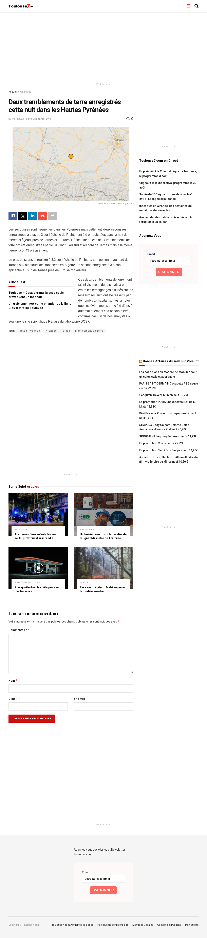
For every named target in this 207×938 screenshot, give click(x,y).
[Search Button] (196, 6)
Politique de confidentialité (112, 924)
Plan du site (192, 924)
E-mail (14, 699)
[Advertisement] (103, 46)
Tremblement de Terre (89, 330)
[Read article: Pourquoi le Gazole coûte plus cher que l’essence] (38, 568)
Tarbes (65, 330)
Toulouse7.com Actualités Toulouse (72, 924)
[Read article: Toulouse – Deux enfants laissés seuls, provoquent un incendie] (38, 514)
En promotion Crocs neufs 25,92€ (161, 443)
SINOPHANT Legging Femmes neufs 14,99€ (167, 436)
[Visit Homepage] (21, 6)
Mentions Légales (142, 924)
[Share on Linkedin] (32, 216)
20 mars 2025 (16, 118)
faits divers (22, 529)
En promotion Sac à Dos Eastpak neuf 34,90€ (168, 450)
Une (48, 118)
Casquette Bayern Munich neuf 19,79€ (164, 395)
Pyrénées (51, 330)
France (84, 583)
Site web (79, 698)
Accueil (12, 91)
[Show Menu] (188, 6)
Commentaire (19, 630)
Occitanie (25, 91)
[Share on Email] (42, 216)
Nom (13, 680)
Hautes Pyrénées (29, 330)
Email (151, 254)
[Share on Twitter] (22, 216)
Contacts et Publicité (169, 924)
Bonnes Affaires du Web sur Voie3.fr (171, 361)
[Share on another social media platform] (52, 216)
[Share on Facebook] (12, 216)
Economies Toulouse (27, 583)
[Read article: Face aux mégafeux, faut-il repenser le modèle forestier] (103, 568)
